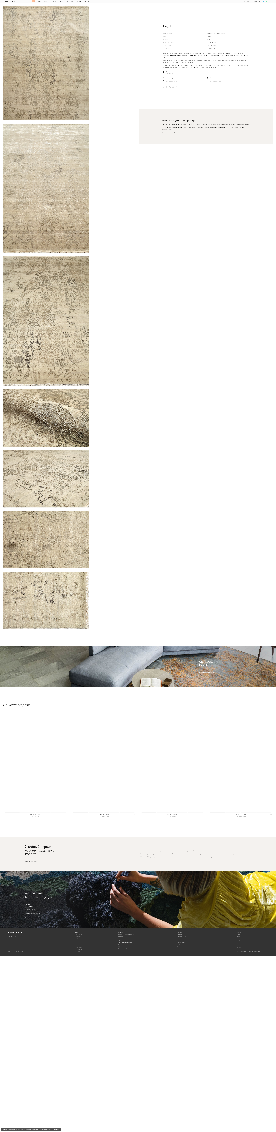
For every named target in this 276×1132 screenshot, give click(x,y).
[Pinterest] (176, 87)
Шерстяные (78, 941)
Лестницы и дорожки (123, 944)
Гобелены (46, 1)
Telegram (165, 129)
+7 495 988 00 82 (256, 1)
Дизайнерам (239, 941)
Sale (33, 1)
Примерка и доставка (183, 946)
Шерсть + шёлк (79, 945)
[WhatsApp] (173, 87)
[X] (167, 87)
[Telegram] (164, 87)
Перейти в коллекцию (205, 672)
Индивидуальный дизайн (124, 949)
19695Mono (173, 814)
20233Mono (241, 814)
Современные (78, 934)
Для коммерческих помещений (126, 934)
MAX (170, 129)
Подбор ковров (181, 944)
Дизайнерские (78, 938)
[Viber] (170, 87)
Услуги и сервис (181, 942)
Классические (78, 936)
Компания (78, 1)
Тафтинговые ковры (123, 946)
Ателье (62, 1)
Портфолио (70, 1)
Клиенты (238, 936)
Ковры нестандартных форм (125, 942)
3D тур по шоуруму (182, 936)
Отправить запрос (167, 133)
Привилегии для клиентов (243, 945)
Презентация (31, 917)
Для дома (120, 936)
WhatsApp (241, 127)
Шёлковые (77, 943)
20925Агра (36, 814)
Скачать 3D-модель (216, 81)
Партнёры (239, 938)
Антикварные (78, 949)
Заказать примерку (172, 78)
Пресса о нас (240, 943)
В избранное (214, 78)
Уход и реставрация (182, 949)
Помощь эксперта (171, 81)
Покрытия (54, 1)
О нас (238, 934)
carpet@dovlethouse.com (32, 913)
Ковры (39, 1)
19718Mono (105, 814)
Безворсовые (78, 947)
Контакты (86, 1)
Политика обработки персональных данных (248, 951)
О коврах (179, 934)
